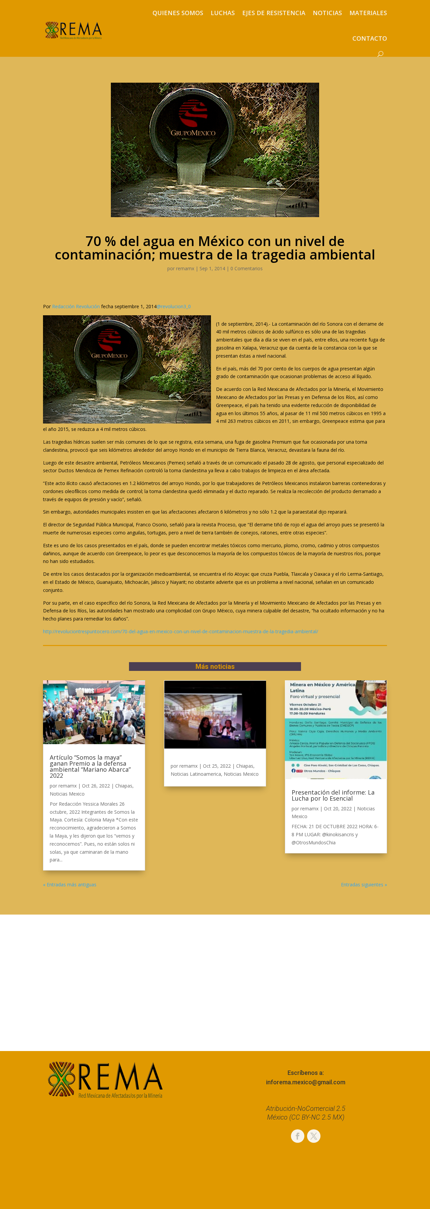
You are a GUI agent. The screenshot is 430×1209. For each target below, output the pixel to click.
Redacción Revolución (76, 306)
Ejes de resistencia (273, 13)
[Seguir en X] (313, 1136)
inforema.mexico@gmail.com (305, 1082)
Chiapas (123, 785)
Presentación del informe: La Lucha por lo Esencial (333, 795)
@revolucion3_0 (174, 306)
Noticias (327, 13)
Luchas (223, 13)
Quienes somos (178, 13)
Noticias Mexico (67, 794)
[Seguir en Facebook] (297, 1136)
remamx (185, 268)
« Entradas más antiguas (69, 884)
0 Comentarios (246, 268)
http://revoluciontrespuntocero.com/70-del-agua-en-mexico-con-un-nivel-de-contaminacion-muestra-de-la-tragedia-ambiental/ (180, 631)
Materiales (368, 13)
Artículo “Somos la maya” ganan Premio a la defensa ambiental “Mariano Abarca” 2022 (90, 766)
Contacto (369, 38)
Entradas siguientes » (364, 884)
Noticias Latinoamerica (196, 774)
